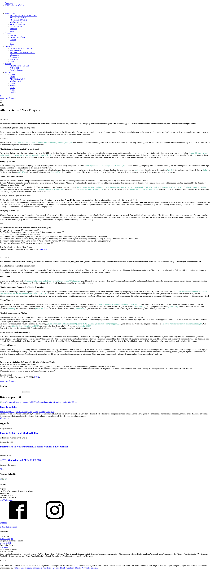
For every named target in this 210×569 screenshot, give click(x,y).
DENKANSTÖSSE (17, 37)
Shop (12, 44)
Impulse (8, 33)
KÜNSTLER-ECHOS (18, 24)
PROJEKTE (14, 68)
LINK (36, 377)
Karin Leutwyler (6, 539)
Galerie (12, 88)
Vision (12, 75)
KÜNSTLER (10, 13)
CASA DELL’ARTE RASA (21, 48)
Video (12, 42)
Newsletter (14, 59)
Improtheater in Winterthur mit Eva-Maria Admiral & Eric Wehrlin (34, 446)
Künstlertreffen (15, 50)
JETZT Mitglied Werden (14, 5)
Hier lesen (4, 547)
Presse (12, 90)
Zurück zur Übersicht (8, 98)
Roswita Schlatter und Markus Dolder (19, 433)
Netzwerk (8, 46)
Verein (12, 77)
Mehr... (2, 469)
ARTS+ (8, 72)
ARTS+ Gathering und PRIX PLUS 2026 (20, 460)
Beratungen (14, 57)
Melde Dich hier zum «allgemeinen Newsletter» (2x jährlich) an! (40, 568)
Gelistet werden (16, 26)
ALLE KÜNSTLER (18, 18)
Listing (12, 83)
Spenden (13, 85)
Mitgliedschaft (15, 81)
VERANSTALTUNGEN (20, 66)
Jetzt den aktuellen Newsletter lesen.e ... (82, 568)
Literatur (13, 40)
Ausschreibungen (16, 70)
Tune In (13, 35)
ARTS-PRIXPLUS (17, 79)
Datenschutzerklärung (8, 527)
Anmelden (9, 3)
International (14, 55)
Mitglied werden (16, 22)
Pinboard (13, 29)
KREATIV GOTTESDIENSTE (22, 53)
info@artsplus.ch (6, 500)
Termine (8, 64)
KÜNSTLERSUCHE (18, 20)
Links (12, 61)
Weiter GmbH (5, 543)
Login (12, 31)
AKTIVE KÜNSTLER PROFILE (23, 16)
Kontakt (13, 92)
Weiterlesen (4, 418)
